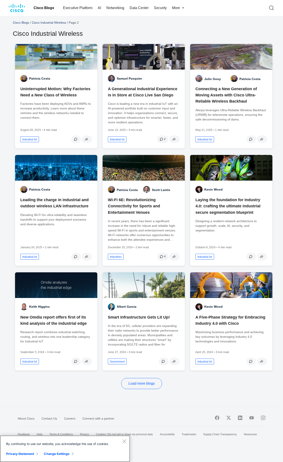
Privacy (84, 434)
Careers (69, 418)
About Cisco (26, 418)
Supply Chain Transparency (220, 434)
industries (116, 257)
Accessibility (167, 434)
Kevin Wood (213, 189)
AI (99, 8)
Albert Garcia (126, 306)
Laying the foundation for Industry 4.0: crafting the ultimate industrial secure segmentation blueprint (227, 206)
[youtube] (251, 418)
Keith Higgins (39, 306)
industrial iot (29, 139)
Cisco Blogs (44, 8)
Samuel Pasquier (129, 78)
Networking (115, 8)
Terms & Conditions (61, 434)
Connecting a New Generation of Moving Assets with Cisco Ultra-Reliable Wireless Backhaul (226, 95)
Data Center (139, 8)
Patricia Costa (39, 78)
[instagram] (263, 418)
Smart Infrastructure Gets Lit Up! (139, 317)
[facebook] (217, 418)
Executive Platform (77, 8)
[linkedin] (240, 418)
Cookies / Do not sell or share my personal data (124, 434)
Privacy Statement (20, 454)
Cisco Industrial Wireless (49, 22)
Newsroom (250, 434)
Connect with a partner (98, 418)
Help (39, 434)
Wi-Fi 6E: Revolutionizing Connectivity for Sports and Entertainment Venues (134, 206)
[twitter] (228, 418)
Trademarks (189, 434)
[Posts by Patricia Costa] (234, 78)
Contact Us (49, 418)
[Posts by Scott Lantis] (146, 189)
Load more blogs (141, 383)
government (117, 361)
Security (160, 8)
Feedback (24, 434)
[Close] (124, 441)
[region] (65, 448)
